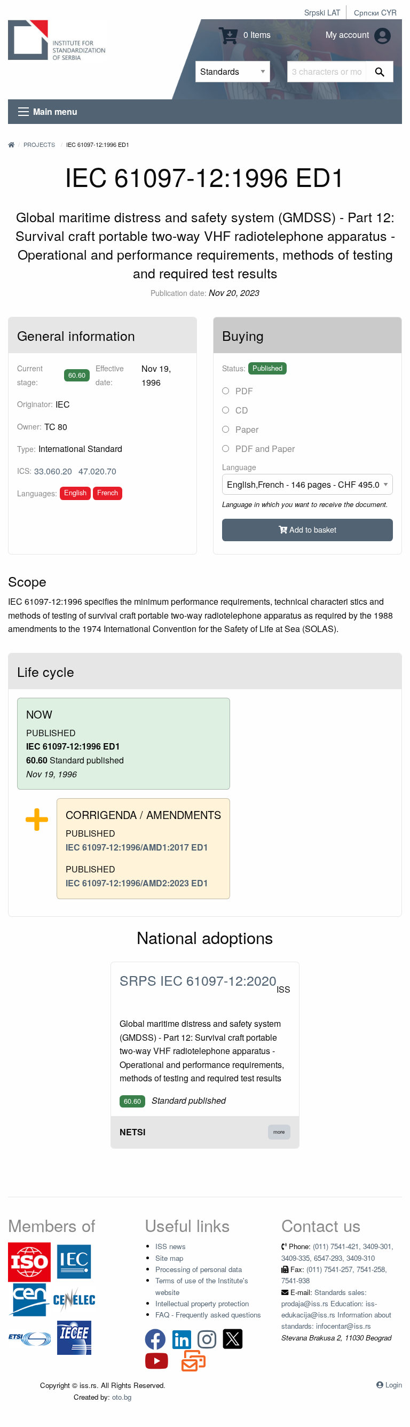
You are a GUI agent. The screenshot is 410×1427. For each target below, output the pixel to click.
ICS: (24, 470)
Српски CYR (375, 12)
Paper (245, 429)
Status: (234, 368)
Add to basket (311, 529)
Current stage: (30, 375)
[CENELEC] (74, 1299)
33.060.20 (53, 471)
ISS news (170, 1246)
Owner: (29, 426)
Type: (26, 448)
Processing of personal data (198, 1269)
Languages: (37, 493)
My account (348, 34)
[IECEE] (74, 1337)
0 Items (256, 34)
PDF (243, 391)
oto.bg (121, 1397)
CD (240, 410)
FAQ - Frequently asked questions (208, 1314)
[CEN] (29, 1299)
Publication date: (179, 292)
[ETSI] (29, 1337)
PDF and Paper (264, 448)
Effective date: (110, 375)
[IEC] (74, 1261)
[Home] (11, 144)
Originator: (35, 404)
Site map (169, 1258)
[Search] (379, 71)
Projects (39, 144)
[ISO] (29, 1261)
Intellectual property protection (202, 1303)
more (279, 1131)
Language (239, 467)
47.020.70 (97, 471)
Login (393, 1384)
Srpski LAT (322, 12)
